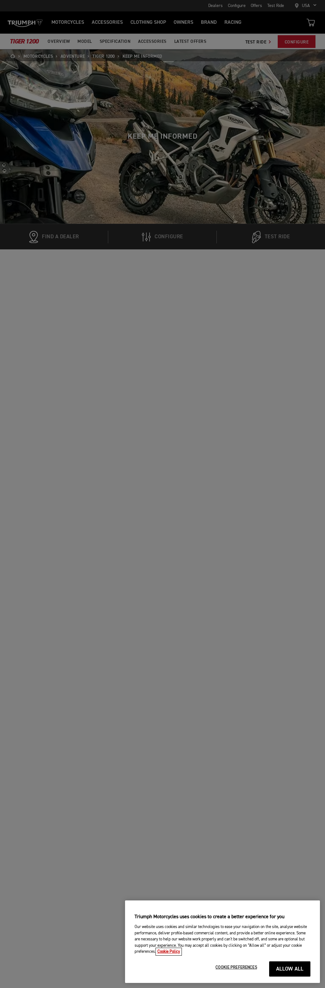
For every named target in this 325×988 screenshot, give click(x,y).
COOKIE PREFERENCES (236, 967)
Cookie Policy (168, 952)
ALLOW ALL (290, 969)
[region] (222, 941)
